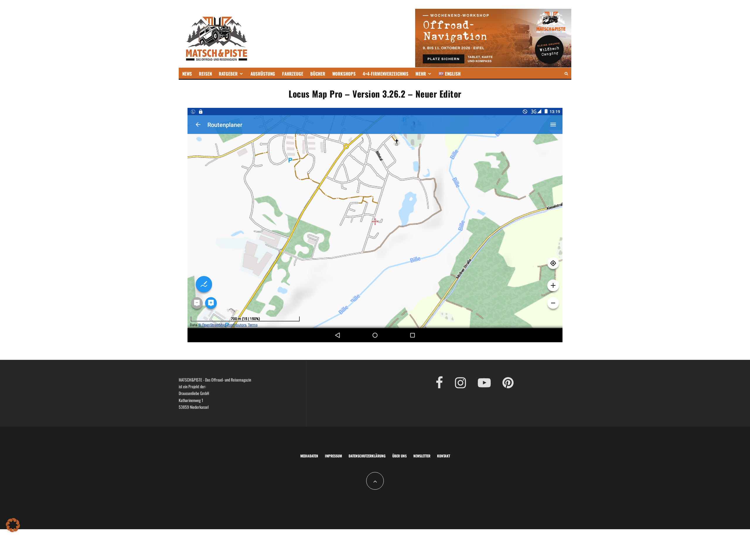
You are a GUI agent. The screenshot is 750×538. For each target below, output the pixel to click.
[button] (13, 525)
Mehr (420, 73)
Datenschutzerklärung (367, 455)
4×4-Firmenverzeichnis (385, 73)
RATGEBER (228, 73)
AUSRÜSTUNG (262, 73)
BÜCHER (317, 73)
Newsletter (421, 455)
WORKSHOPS (344, 73)
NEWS (187, 73)
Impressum (333, 455)
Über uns (399, 455)
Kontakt (443, 455)
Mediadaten (309, 455)
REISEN (205, 73)
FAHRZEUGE (292, 73)
